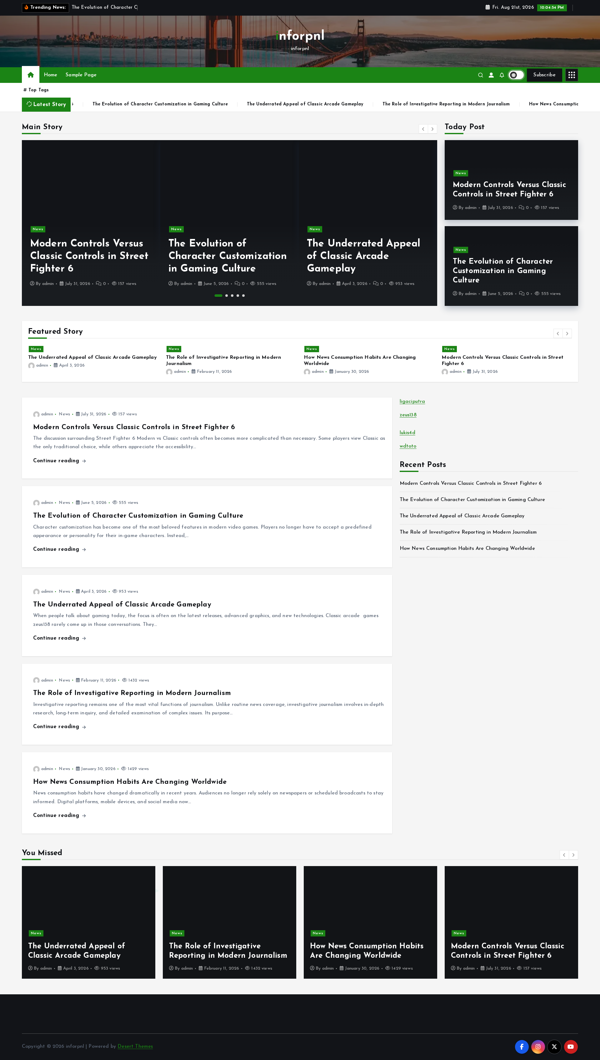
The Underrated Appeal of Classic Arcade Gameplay (272, 104)
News (38, 229)
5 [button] (243, 295)
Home (51, 75)
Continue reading (57, 461)
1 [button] (218, 295)
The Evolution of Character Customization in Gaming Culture (127, 104)
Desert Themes (135, 1046)
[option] (91, 223)
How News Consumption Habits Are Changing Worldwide (130, 782)
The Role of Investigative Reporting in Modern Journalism (414, 104)
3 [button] (232, 295)
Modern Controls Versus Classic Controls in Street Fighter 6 (89, 256)
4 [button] (238, 295)
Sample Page (81, 75)
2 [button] (226, 295)
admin (48, 283)
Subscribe (544, 75)
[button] (423, 129)
